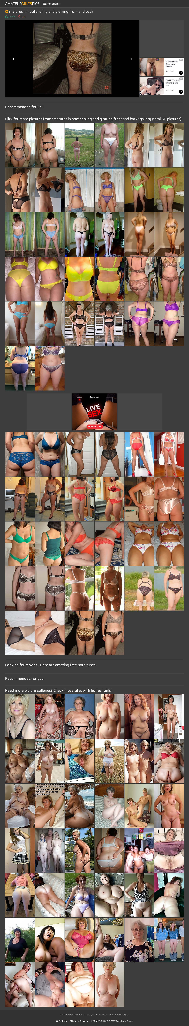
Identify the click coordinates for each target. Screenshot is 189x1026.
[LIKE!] (6, 16)
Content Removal (80, 1021)
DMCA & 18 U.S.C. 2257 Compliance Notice (113, 1021)
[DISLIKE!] (19, 16)
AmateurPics (22, 4)
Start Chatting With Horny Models (172, 64)
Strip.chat (169, 72)
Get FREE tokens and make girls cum (173, 83)
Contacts (62, 1021)
